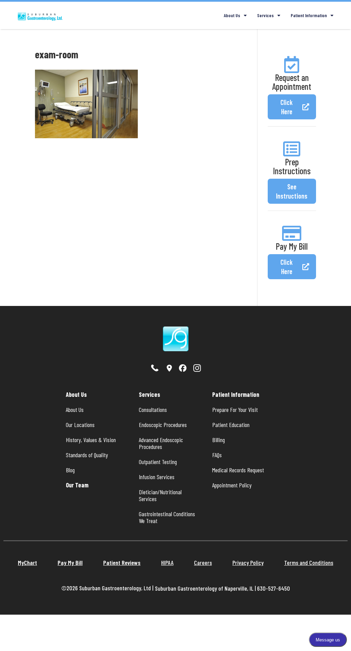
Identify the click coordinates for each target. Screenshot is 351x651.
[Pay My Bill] (291, 233)
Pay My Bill (292, 246)
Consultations (153, 409)
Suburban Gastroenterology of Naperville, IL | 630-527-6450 (222, 588)
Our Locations (80, 424)
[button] (292, 106)
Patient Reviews (122, 562)
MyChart (27, 562)
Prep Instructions (292, 166)
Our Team (77, 485)
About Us (232, 15)
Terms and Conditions (308, 562)
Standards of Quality (87, 455)
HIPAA (167, 562)
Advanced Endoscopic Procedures (161, 443)
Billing (218, 439)
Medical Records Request (238, 470)
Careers (203, 562)
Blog (70, 470)
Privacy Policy (248, 562)
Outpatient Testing (158, 461)
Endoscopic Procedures (163, 424)
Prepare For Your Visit (235, 409)
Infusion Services (156, 477)
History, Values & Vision (91, 439)
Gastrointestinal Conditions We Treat (167, 517)
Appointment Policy (232, 485)
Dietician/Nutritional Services (161, 495)
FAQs (217, 455)
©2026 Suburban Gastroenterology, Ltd (106, 588)
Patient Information (309, 15)
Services (265, 15)
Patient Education (231, 424)
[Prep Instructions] (291, 148)
